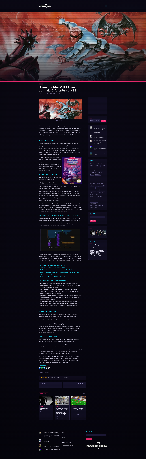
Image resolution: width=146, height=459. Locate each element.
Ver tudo (83, 393)
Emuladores (93, 172)
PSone (92, 194)
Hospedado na (67, 445)
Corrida (92, 170)
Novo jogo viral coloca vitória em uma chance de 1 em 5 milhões (96, 245)
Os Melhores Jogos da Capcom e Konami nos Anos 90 (53, 265)
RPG (91, 198)
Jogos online (93, 181)
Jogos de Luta (93, 178)
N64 (42, 406)
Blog (45, 10)
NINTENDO (98, 187)
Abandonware (93, 163)
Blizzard (97, 165)
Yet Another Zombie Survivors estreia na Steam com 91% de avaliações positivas (96, 255)
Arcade (100, 163)
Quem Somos (56, 10)
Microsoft (100, 183)
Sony (96, 201)
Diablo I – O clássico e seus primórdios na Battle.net (53, 267)
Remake (97, 194)
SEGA (96, 198)
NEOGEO (102, 185)
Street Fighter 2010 (48, 372)
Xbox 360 (97, 207)
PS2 (103, 192)
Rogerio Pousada (48, 93)
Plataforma (93, 192)
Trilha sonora (93, 203)
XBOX (91, 207)
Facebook (53, 377)
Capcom (96, 167)
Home (41, 10)
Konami (100, 181)
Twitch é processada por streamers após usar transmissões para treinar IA (96, 248)
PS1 (99, 192)
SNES (101, 198)
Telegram (66, 377)
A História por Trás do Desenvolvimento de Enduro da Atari (100, 148)
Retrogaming (93, 196)
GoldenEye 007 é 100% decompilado (44, 409)
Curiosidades (99, 170)
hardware (97, 174)
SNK (91, 201)
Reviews (100, 196)
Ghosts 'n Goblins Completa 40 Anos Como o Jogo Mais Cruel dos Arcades (100, 142)
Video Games (93, 205)
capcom (41, 372)
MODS (92, 185)
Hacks (91, 174)
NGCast (92, 187)
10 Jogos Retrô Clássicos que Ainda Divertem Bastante (53, 276)
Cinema (102, 167)
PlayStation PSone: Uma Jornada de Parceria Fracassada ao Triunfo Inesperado (59, 269)
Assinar (93, 220)
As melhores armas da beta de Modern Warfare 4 (95, 253)
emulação (100, 172)
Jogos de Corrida (94, 176)
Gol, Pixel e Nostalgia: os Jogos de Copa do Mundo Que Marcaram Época (78, 410)
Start (103, 120)
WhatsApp (59, 377)
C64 (91, 167)
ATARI (91, 165)
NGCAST (50, 10)
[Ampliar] (80, 100)
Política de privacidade (66, 10)
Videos (100, 205)
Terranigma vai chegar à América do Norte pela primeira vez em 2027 (97, 251)
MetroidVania (93, 183)
